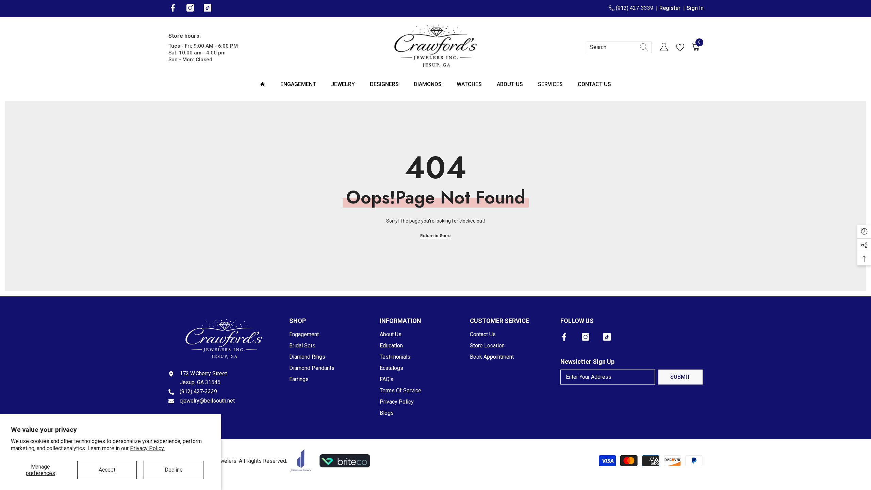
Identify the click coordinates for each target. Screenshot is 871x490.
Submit (680, 377)
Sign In (695, 8)
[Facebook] (564, 337)
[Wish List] (681, 47)
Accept (107, 470)
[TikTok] (607, 337)
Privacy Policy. (147, 448)
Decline (174, 470)
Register (671, 8)
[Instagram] (585, 337)
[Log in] (664, 47)
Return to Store (435, 235)
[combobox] (613, 47)
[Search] (619, 47)
